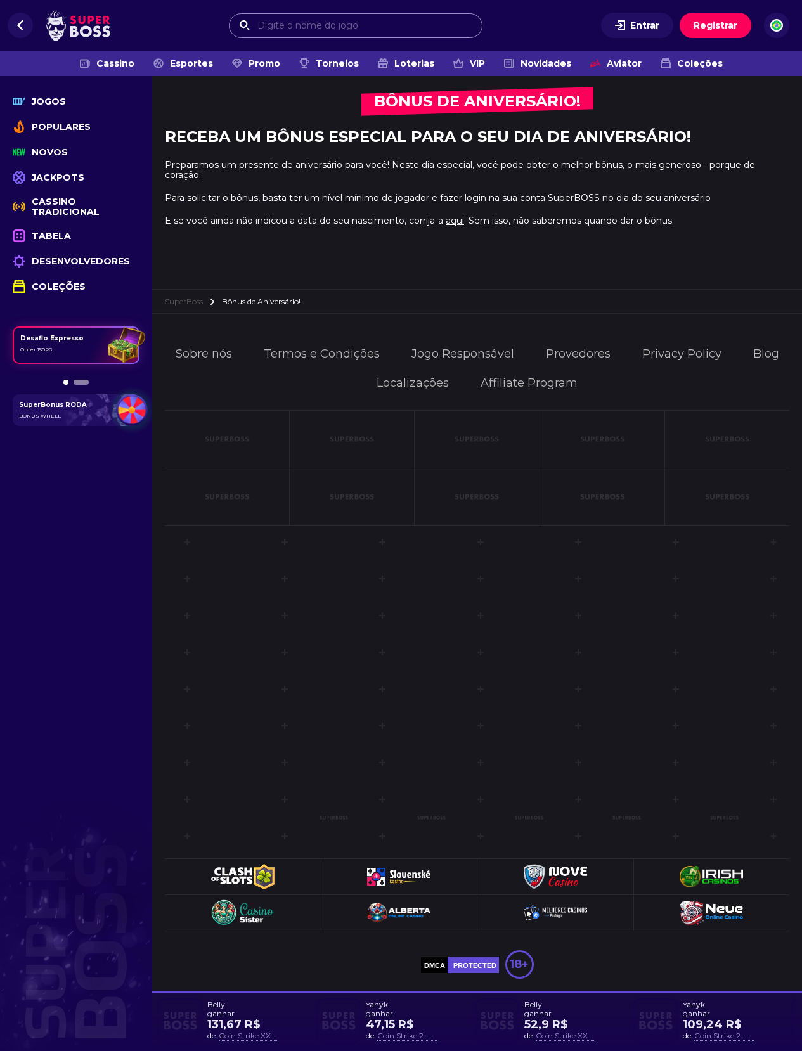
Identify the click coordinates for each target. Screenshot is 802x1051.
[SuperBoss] (78, 25)
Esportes (191, 63)
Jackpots (58, 177)
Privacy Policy (681, 354)
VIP (477, 63)
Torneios (337, 63)
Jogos (49, 101)
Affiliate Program (529, 383)
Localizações (413, 383)
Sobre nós (204, 354)
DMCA (434, 965)
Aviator (624, 63)
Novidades (546, 63)
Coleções (700, 63)
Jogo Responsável (462, 354)
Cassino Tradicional (66, 207)
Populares (61, 127)
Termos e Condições (322, 354)
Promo (264, 63)
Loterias (414, 63)
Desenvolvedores (81, 261)
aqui (455, 220)
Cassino (115, 63)
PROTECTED (474, 965)
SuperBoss (184, 301)
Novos (50, 152)
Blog (766, 354)
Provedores (578, 354)
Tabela (51, 236)
